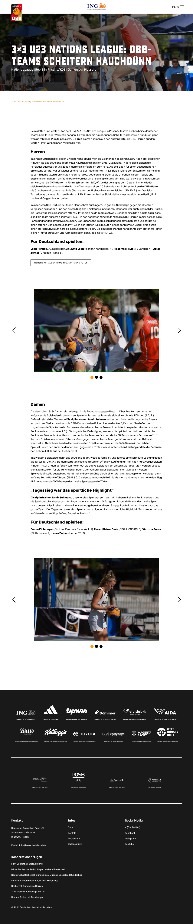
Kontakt (72, 833)
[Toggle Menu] (178, 6)
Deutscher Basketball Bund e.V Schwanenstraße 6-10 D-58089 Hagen (27, 832)
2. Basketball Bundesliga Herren (28, 891)
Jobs (70, 827)
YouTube (129, 844)
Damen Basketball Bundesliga (27, 897)
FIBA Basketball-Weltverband (27, 863)
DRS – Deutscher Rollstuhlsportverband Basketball (38, 869)
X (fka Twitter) (132, 827)
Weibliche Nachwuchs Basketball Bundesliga (34, 880)
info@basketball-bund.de (32, 845)
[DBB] (16, 12)
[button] (91, 377)
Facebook (130, 833)
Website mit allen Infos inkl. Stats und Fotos (60, 262)
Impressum (74, 838)
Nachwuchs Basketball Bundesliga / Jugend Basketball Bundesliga (46, 875)
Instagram (130, 838)
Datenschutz (75, 844)
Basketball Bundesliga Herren (27, 886)
